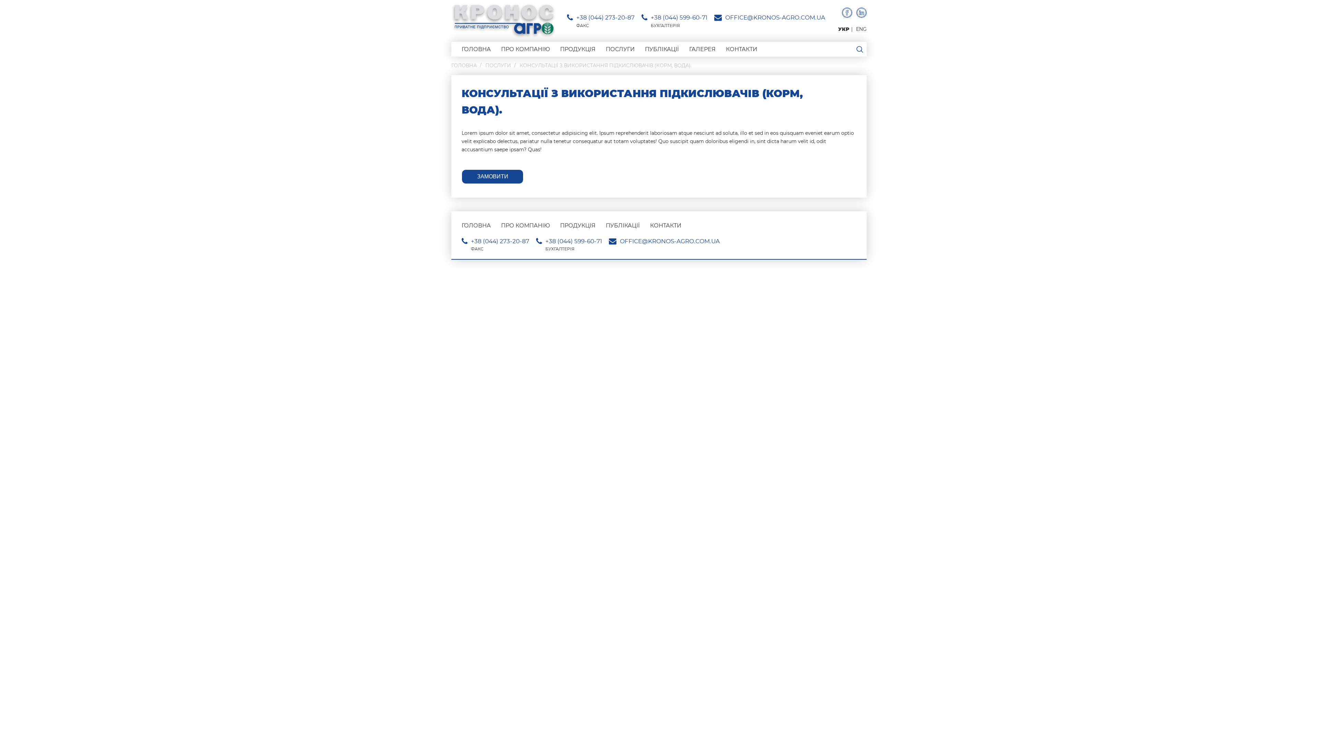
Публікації (662, 49)
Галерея (702, 49)
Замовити (492, 176)
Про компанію (525, 49)
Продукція (578, 49)
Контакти (741, 49)
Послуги (620, 49)
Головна (476, 49)
